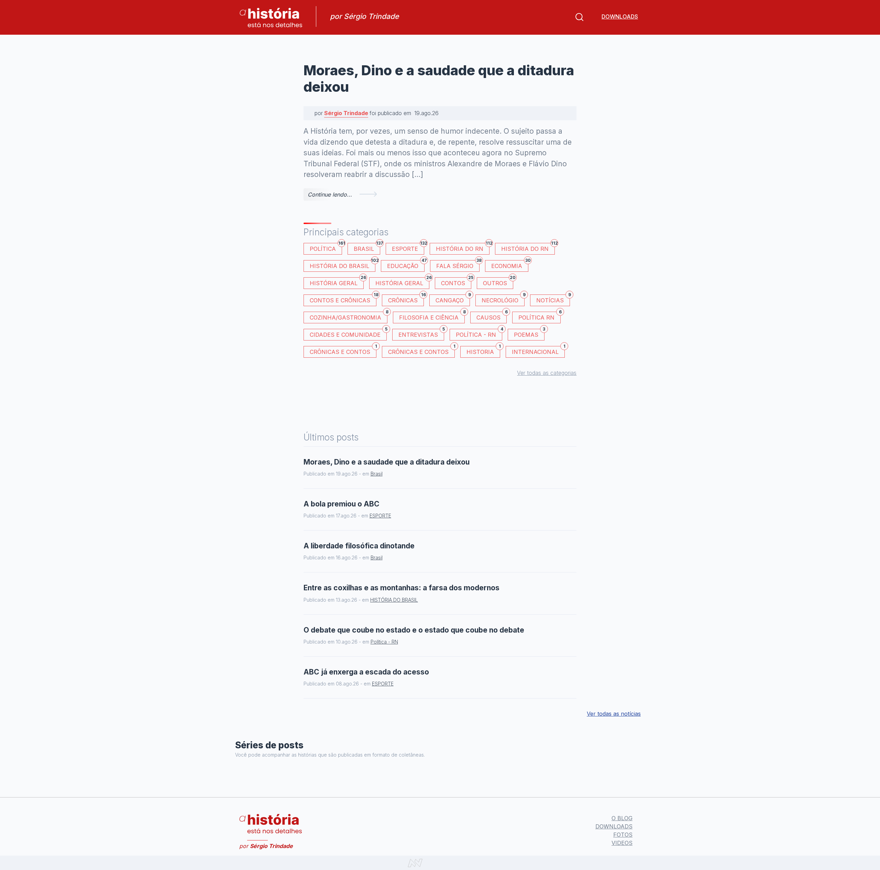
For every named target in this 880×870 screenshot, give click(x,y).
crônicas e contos (421, 350)
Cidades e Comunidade (348, 333)
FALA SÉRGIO (458, 264)
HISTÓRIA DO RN (463, 247)
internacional (538, 350)
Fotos (622, 834)
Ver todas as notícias (614, 713)
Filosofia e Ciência (432, 316)
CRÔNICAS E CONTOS (343, 350)
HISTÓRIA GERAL (402, 282)
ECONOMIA (509, 264)
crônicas (406, 299)
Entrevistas (421, 333)
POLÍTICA (326, 247)
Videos (622, 842)
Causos (491, 316)
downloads (620, 16)
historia (483, 350)
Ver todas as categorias (546, 372)
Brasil (367, 247)
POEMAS (529, 333)
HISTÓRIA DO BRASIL (342, 264)
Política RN (539, 316)
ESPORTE (408, 247)
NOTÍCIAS (553, 299)
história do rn (528, 247)
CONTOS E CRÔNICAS (343, 299)
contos (456, 282)
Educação (406, 264)
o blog (622, 818)
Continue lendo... (330, 194)
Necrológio (503, 299)
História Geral (337, 282)
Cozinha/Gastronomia (348, 316)
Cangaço (453, 299)
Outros (498, 282)
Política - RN (479, 333)
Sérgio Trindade (346, 113)
